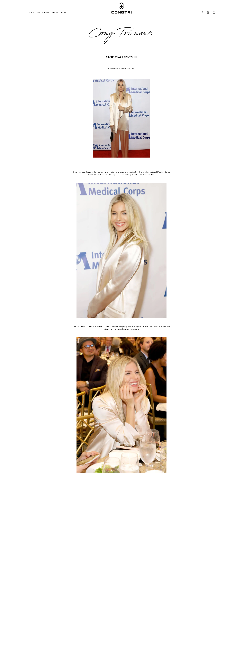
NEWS (63, 13)
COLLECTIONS (43, 13)
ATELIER (55, 13)
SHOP (31, 13)
